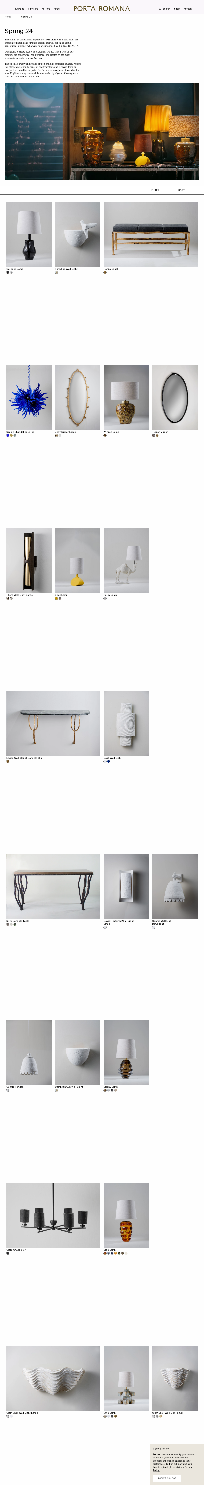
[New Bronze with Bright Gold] (7, 598)
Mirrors (46, 9)
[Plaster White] (59, 435)
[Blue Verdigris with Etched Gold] (157, 1416)
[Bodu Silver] (14, 435)
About (57, 9)
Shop (177, 9)
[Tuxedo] (112, 1253)
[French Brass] (157, 435)
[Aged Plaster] (108, 1416)
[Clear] (108, 1090)
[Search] (4, 4)
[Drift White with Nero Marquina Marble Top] (11, 924)
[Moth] (115, 1090)
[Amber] (115, 1253)
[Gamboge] (56, 598)
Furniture (33, 9)
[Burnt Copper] (59, 598)
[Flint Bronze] (112, 1416)
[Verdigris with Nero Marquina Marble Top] (14, 924)
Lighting (19, 9)
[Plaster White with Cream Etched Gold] (56, 272)
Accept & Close (167, 1478)
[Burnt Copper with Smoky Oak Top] (7, 924)
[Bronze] (153, 435)
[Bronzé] (7, 272)
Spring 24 (26, 17)
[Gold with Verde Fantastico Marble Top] (7, 761)
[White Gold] (115, 1416)
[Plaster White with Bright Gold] (11, 598)
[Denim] (108, 1253)
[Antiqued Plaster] (105, 598)
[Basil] (119, 1253)
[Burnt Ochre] (160, 1416)
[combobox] (103, 5)
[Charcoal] (112, 1090)
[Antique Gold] (56, 435)
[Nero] (7, 1253)
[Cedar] (105, 1090)
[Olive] (122, 1253)
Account (188, 9)
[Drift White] (11, 272)
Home (8, 17)
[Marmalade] (105, 1253)
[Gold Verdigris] (105, 1416)
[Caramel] (105, 435)
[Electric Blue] (7, 435)
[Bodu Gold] (11, 435)
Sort (181, 190)
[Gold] (105, 272)
